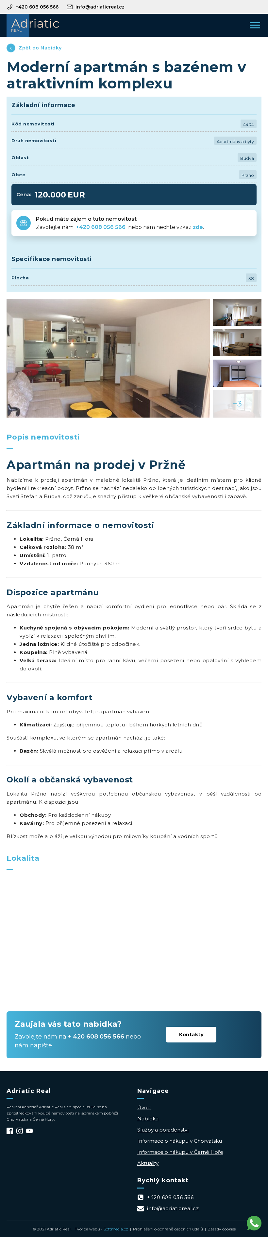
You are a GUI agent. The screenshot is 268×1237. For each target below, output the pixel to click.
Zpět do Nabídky (40, 48)
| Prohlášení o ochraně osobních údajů (165, 1229)
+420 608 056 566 (101, 227)
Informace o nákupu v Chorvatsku (179, 1141)
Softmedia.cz (116, 1229)
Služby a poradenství (163, 1130)
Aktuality (148, 1163)
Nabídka (148, 1118)
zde (198, 227)
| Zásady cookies (219, 1229)
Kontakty (191, 1035)
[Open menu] (254, 25)
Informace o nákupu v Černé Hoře (180, 1152)
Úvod (144, 1107)
